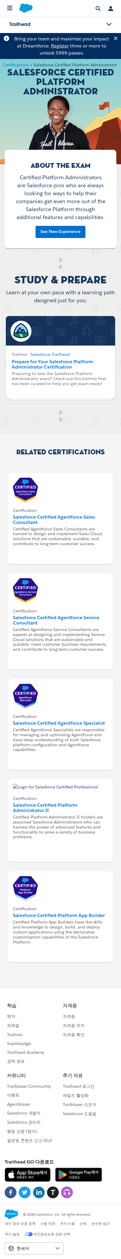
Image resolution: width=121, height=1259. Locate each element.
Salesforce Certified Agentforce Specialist (59, 723)
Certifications (15, 65)
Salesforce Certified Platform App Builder (59, 915)
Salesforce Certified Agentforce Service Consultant (56, 620)
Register (60, 46)
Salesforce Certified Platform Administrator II (45, 807)
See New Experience (60, 231)
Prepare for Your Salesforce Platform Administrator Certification (52, 364)
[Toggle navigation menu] (109, 24)
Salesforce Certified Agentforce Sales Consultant (54, 519)
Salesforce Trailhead (50, 354)
